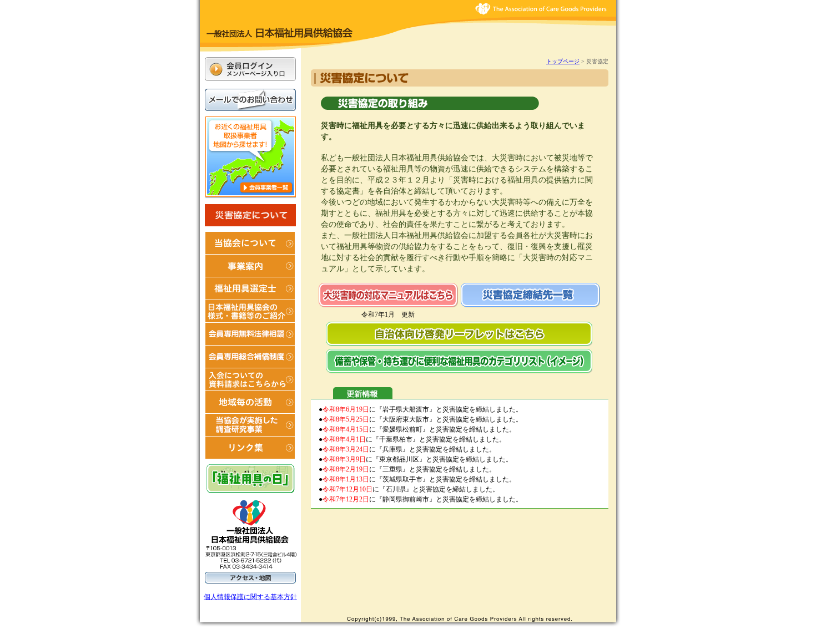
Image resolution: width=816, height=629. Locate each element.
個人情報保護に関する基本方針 (250, 597)
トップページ (563, 61)
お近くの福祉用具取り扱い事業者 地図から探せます (250, 157)
